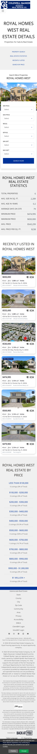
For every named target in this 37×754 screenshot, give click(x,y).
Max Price (6, 115)
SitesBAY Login (18, 630)
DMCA (18, 623)
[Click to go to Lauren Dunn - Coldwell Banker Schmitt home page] (15, 4)
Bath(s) (5, 132)
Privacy (18, 616)
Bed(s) (5, 123)
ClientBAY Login (19, 626)
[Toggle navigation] (3, 11)
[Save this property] (33, 259)
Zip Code (18, 605)
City (18, 602)
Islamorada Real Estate (18, 591)
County (18, 598)
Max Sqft (6, 150)
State (19, 595)
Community (18, 609)
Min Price (6, 106)
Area (18, 612)
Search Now (18, 161)
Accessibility (18, 619)
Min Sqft (6, 141)
